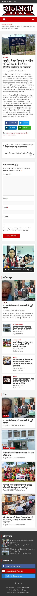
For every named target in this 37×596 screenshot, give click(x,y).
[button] (18, 258)
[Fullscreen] (31, 270)
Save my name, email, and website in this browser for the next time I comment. (17, 229)
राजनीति (19, 340)
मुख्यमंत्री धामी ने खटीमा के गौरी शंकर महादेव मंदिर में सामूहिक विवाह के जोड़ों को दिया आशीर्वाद (19, 146)
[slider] (16, 269)
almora (9, 133)
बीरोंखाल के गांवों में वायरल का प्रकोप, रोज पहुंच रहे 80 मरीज (22, 328)
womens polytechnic (9, 135)
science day (24, 133)
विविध (5, 394)
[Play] (6, 270)
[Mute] (28, 270)
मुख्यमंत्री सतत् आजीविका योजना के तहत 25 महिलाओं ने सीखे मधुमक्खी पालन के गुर (23, 344)
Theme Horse (21, 590)
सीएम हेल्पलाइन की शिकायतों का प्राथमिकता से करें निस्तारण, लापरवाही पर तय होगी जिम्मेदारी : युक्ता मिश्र (23, 363)
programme (16, 133)
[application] (18, 259)
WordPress (25, 593)
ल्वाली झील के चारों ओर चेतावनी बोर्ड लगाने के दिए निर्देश (18, 154)
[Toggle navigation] (4, 19)
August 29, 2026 (18, 385)
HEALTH (5, 303)
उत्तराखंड (5, 57)
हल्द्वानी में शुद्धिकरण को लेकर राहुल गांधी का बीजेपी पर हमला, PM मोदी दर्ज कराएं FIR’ (23, 381)
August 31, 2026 (8, 310)
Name (5, 199)
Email (5, 208)
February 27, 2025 (9, 71)
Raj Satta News (21, 71)
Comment (7, 174)
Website (6, 217)
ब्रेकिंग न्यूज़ (7, 277)
